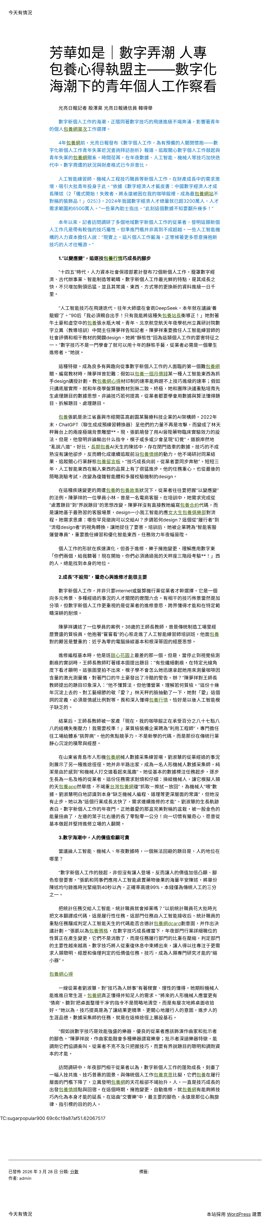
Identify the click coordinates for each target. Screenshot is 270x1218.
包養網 (73, 143)
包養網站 (204, 193)
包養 (92, 323)
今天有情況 (20, 12)
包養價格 (98, 931)
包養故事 (129, 490)
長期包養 (100, 446)
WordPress (239, 1214)
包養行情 (113, 258)
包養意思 (163, 1074)
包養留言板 (108, 461)
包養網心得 (109, 381)
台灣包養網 (122, 786)
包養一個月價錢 (151, 373)
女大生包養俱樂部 (187, 512)
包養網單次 (75, 129)
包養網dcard (167, 923)
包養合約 (189, 505)
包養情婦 (148, 454)
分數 (74, 1171)
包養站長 (171, 315)
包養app (68, 786)
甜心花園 (120, 655)
